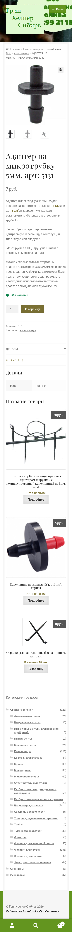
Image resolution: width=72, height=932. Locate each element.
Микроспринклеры (26, 776)
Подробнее (36, 499)
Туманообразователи (28, 830)
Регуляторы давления (28, 805)
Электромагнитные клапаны (32, 862)
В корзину (32, 309)
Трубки (18, 824)
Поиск (36, 925)
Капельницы (21, 53)
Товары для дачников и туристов (36, 818)
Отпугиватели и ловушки (30, 782)
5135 (15, 210)
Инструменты (23, 738)
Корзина (55, 922)
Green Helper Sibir (21, 709)
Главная (15, 49)
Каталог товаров (33, 49)
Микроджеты (22, 770)
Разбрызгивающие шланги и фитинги (38, 799)
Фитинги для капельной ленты (34, 843)
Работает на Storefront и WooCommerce (32, 911)
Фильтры (20, 837)
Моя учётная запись (12, 925)
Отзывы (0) (14, 360)
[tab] (36, 348)
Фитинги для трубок (27, 849)
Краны (18, 763)
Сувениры (17, 868)
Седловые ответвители (29, 811)
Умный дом (17, 874)
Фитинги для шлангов (28, 856)
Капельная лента (25, 744)
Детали (12, 349)
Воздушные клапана (27, 722)
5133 (56, 205)
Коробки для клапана (28, 757)
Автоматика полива (27, 716)
